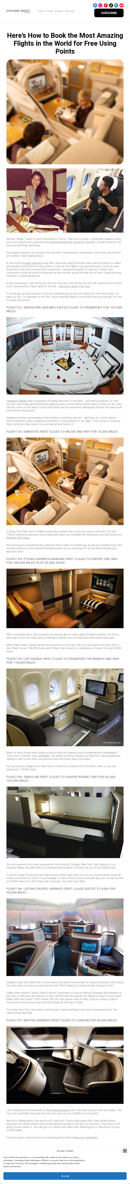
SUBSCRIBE (109, 13)
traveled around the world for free (69, 242)
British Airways (61, 1110)
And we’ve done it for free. (74, 286)
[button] (125, 1150)
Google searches (32, 263)
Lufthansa (43, 755)
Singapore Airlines (16, 400)
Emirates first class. (18, 537)
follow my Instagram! (85, 1137)
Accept (65, 1176)
